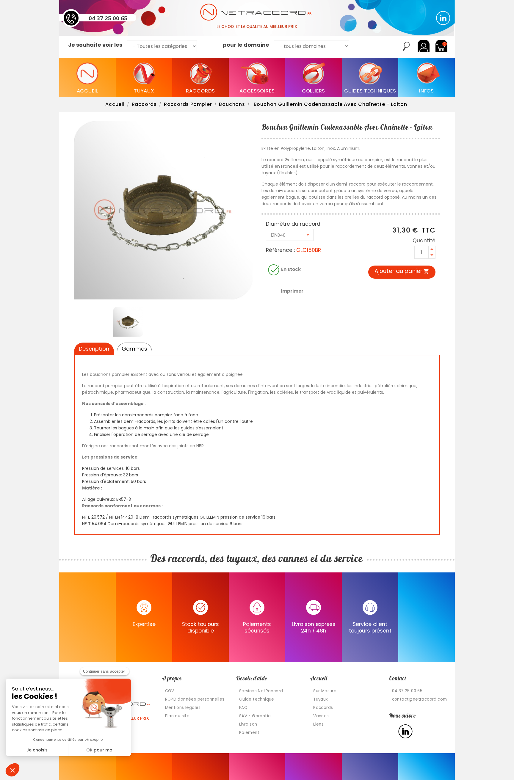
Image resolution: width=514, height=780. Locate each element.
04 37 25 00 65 (108, 17)
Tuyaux (320, 699)
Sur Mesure (324, 691)
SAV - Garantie (255, 716)
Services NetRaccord (261, 691)
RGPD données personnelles (195, 699)
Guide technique (256, 699)
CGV (169, 691)
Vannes (321, 716)
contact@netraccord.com (419, 699)
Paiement (249, 732)
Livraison (248, 724)
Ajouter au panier (401, 271)
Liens (318, 724)
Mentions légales (183, 707)
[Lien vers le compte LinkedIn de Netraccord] (443, 18)
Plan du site (177, 716)
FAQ (243, 707)
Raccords (323, 707)
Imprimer (292, 291)
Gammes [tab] (134, 348)
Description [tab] (94, 348)
